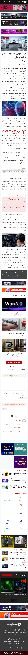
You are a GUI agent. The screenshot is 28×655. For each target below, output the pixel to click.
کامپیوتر (20, 500)
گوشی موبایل (7, 500)
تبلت (21, 508)
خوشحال (9, 376)
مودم (7, 523)
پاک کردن (5, 376)
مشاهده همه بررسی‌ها (7, 575)
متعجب (11, 376)
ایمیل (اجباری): (10, 369)
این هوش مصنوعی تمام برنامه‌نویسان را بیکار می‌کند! (14, 57)
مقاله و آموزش (24, 550)
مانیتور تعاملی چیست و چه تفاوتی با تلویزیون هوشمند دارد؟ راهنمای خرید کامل (18, 565)
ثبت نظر (4, 409)
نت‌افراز (5, 629)
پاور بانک (7, 516)
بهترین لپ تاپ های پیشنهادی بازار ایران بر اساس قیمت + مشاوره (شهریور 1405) (17, 474)
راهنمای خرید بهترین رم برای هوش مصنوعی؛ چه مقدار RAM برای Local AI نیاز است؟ (17, 480)
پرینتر (20, 523)
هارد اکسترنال (7, 531)
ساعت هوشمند (20, 531)
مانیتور (20, 516)
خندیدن (7, 376)
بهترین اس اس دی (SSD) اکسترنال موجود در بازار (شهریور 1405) (18, 487)
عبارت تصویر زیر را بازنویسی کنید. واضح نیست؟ (14, 394)
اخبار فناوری (6, 38)
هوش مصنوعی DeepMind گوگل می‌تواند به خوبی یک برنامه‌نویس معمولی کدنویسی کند (14, 201)
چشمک (16, 376)
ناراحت (14, 376)
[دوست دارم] (20, 431)
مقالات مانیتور (24, 562)
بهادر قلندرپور (23, 65)
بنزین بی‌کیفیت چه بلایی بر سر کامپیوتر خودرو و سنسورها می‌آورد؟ (17, 553)
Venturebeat (16, 135)
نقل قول (4, 376)
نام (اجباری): (23, 369)
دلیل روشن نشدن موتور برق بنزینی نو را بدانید (17, 559)
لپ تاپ (7, 508)
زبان (13, 376)
